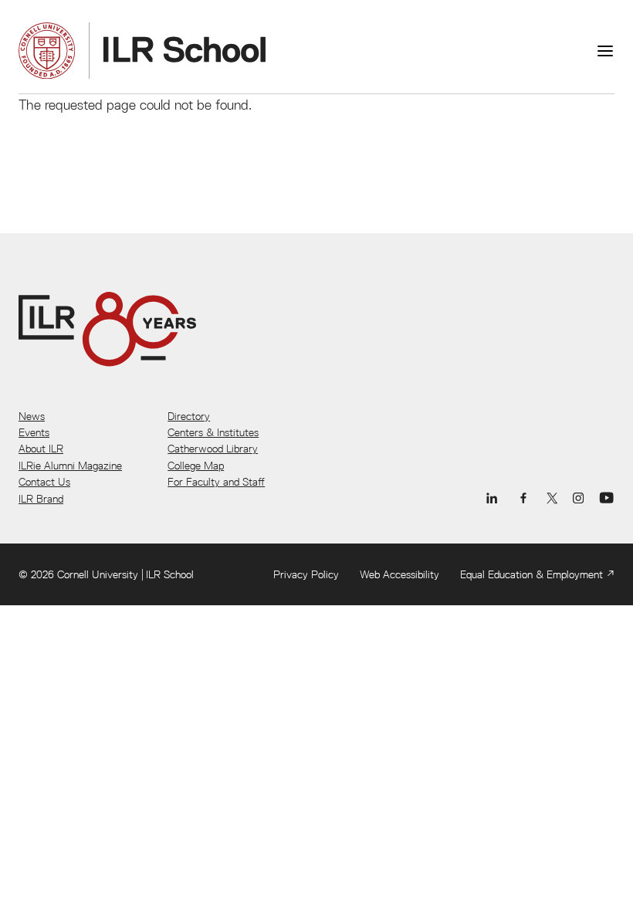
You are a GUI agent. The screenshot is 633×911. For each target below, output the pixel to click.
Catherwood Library (213, 449)
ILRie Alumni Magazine (70, 465)
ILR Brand (41, 499)
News (32, 416)
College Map (196, 465)
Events (34, 432)
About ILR (41, 449)
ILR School (170, 574)
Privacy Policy (306, 574)
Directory (189, 416)
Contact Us (44, 482)
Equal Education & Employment (531, 574)
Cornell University (97, 574)
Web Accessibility (399, 574)
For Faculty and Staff (216, 482)
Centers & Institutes (213, 432)
